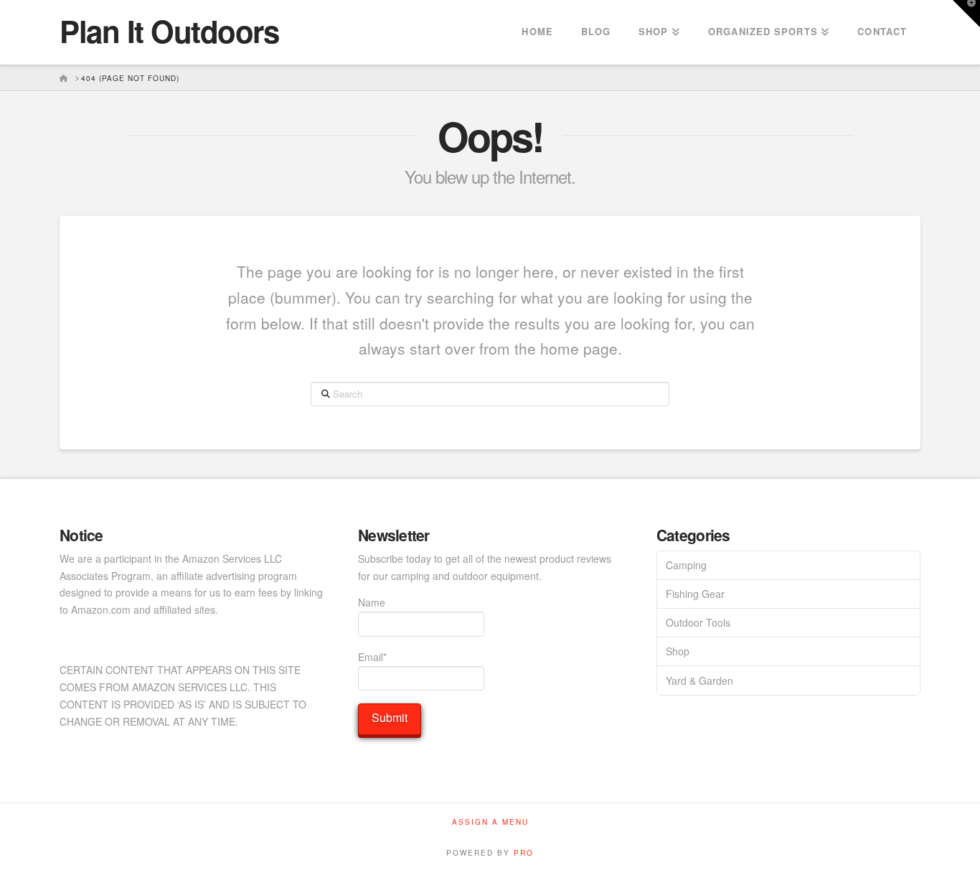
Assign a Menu (490, 822)
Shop (677, 651)
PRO (524, 853)
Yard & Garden (699, 680)
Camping (686, 565)
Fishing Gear (695, 593)
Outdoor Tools (698, 622)
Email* (372, 657)
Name (371, 602)
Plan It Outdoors (169, 31)
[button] (966, 13)
